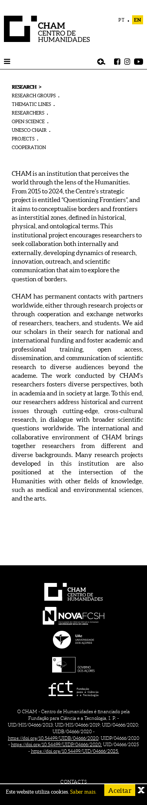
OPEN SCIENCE (28, 121)
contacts (73, 781)
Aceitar (119, 790)
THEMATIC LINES (31, 104)
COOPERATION (29, 147)
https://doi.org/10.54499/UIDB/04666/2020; (54, 738)
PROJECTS (23, 138)
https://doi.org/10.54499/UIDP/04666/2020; (56, 744)
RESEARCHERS (28, 112)
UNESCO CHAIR (29, 130)
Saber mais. (83, 792)
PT (121, 19)
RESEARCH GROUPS (34, 95)
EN (137, 19)
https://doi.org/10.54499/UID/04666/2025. (75, 751)
